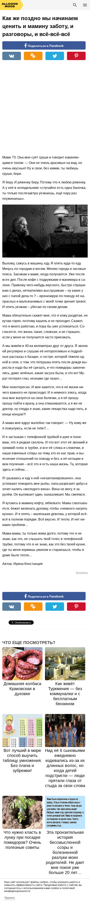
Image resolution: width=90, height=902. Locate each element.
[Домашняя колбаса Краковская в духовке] (22, 663)
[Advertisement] (45, 110)
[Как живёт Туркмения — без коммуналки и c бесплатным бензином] (65, 663)
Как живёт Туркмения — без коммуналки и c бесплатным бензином (65, 693)
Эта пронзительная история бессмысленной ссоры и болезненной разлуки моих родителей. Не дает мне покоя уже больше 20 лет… (65, 852)
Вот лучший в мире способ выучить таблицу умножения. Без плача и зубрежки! (22, 760)
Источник (82, 572)
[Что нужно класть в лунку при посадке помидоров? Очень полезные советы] (22, 812)
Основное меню (85, 5)
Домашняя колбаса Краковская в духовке (22, 688)
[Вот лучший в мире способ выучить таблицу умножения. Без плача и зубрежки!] (22, 730)
